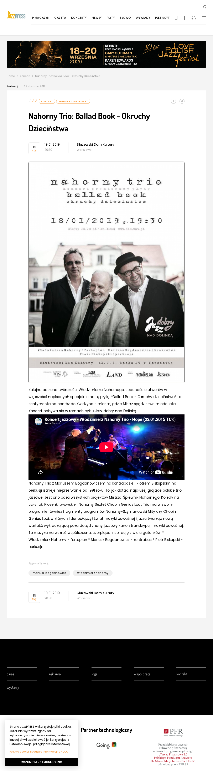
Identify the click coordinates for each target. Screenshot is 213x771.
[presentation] (19, 15)
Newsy (97, 18)
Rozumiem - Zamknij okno (41, 762)
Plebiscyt (162, 18)
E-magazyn (40, 18)
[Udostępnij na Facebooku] (173, 101)
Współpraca (142, 674)
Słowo (125, 18)
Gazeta (60, 18)
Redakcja (13, 86)
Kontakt (181, 674)
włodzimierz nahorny (92, 573)
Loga (94, 674)
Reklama (55, 674)
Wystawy (13, 687)
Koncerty (79, 18)
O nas (10, 674)
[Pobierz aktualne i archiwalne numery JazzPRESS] (176, 17)
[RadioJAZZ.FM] (194, 17)
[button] (204, 7)
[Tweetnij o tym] (182, 101)
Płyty (111, 18)
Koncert (25, 76)
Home (11, 76)
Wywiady (143, 18)
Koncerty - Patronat (73, 101)
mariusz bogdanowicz (49, 573)
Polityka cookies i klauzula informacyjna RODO (39, 751)
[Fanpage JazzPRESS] (184, 17)
